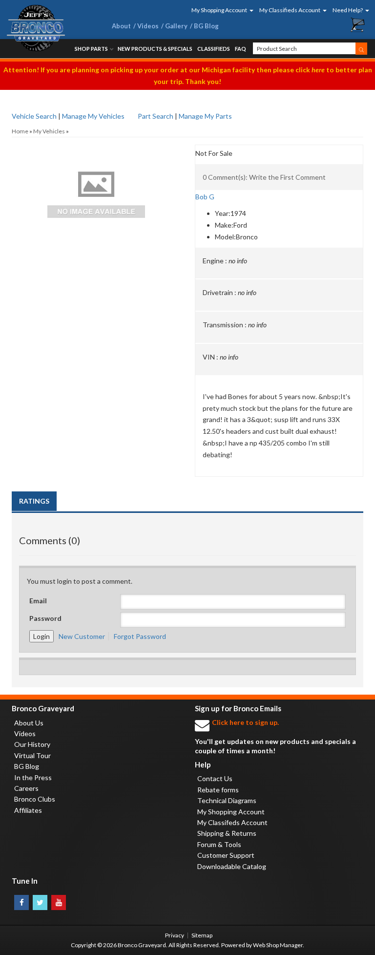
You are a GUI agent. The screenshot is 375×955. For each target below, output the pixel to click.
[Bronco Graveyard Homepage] (50, 28)
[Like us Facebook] (21, 902)
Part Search (155, 116)
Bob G (204, 196)
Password (45, 618)
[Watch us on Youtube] (58, 902)
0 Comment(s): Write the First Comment (264, 177)
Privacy (174, 935)
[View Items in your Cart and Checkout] (358, 25)
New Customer (82, 636)
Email (38, 600)
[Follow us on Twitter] (40, 902)
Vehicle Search (34, 116)
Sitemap (201, 935)
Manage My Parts (205, 116)
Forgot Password (140, 636)
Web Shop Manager (278, 945)
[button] (219, 10)
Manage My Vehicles (93, 116)
